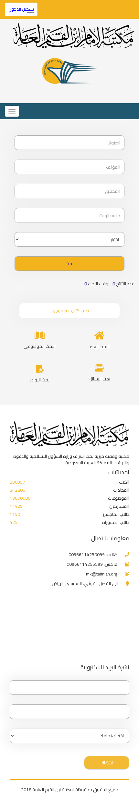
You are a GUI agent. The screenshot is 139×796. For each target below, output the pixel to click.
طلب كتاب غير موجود (69, 310)
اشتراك (107, 763)
